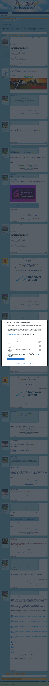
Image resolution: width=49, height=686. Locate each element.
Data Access (24, 363)
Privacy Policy (31, 363)
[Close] (45, 323)
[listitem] (24, 339)
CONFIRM (16, 359)
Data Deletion (17, 363)
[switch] (39, 342)
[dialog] (24, 343)
